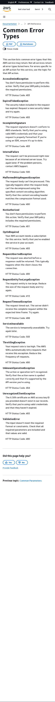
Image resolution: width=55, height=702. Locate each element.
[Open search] (49, 9)
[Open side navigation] (4, 17)
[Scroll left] (16, 9)
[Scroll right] (42, 9)
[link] (34, 23)
